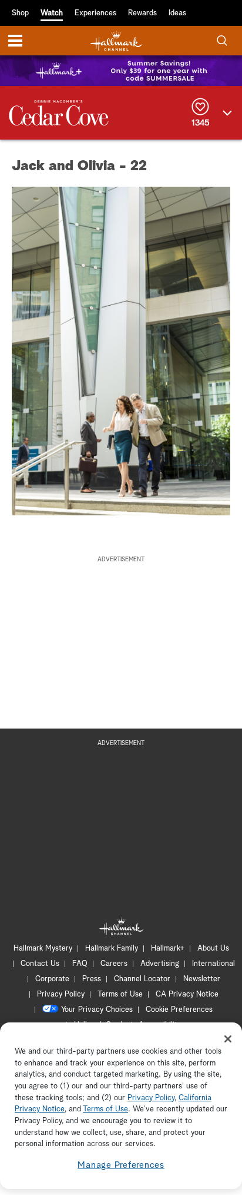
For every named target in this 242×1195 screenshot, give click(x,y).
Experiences (95, 13)
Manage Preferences (121, 1165)
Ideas (177, 13)
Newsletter (201, 979)
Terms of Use (120, 994)
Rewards (142, 13)
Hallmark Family (111, 948)
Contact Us (40, 964)
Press (91, 979)
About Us (213, 948)
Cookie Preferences (179, 1010)
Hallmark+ (167, 948)
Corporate (52, 979)
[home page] (116, 41)
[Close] (227, 1039)
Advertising (159, 964)
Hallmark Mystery (43, 948)
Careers (113, 964)
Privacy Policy (61, 994)
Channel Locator (142, 979)
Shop (20, 13)
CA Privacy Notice (187, 994)
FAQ (80, 964)
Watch (52, 13)
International (213, 964)
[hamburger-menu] (15, 41)
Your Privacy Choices (97, 1010)
